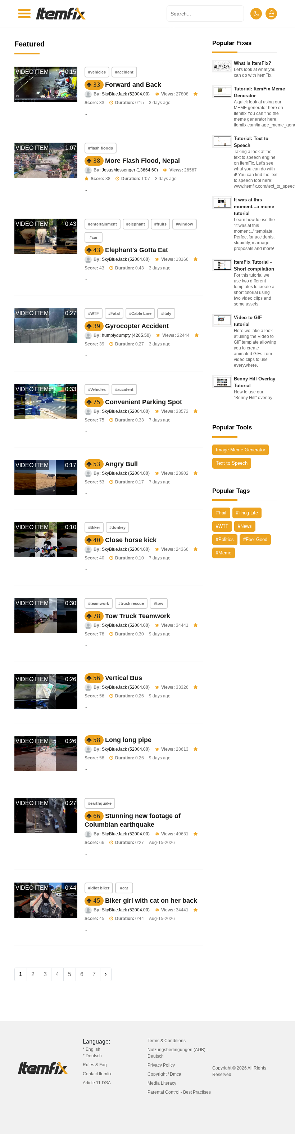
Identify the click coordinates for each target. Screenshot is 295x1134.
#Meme (223, 552)
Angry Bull (121, 464)
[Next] (106, 974)
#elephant (135, 224)
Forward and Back (133, 84)
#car (93, 237)
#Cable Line (140, 313)
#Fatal (114, 313)
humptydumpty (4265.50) (126, 335)
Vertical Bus (123, 678)
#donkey (117, 527)
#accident (124, 72)
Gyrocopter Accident (137, 326)
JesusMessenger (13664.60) (130, 170)
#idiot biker (98, 888)
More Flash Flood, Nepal (142, 160)
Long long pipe (128, 740)
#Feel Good (255, 539)
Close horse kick (130, 540)
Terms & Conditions (167, 1040)
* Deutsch (92, 1055)
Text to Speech (232, 463)
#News (245, 526)
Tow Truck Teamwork (137, 616)
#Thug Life (247, 512)
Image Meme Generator (240, 449)
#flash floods (100, 148)
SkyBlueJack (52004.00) (126, 94)
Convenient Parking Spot (143, 402)
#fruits (160, 224)
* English (91, 1049)
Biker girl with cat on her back (151, 900)
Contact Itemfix (97, 1073)
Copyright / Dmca (164, 1074)
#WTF (93, 313)
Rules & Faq (95, 1064)
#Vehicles (97, 389)
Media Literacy (162, 1083)
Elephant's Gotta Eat (136, 250)
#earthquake (100, 803)
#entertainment (102, 224)
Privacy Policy (161, 1065)
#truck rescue (131, 603)
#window (184, 224)
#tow (158, 603)
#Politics (225, 539)
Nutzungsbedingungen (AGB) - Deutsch (178, 1053)
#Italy (166, 313)
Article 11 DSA (97, 1082)
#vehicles (97, 72)
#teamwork (98, 603)
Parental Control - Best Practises (179, 1092)
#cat (124, 888)
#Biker (94, 527)
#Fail (221, 512)
